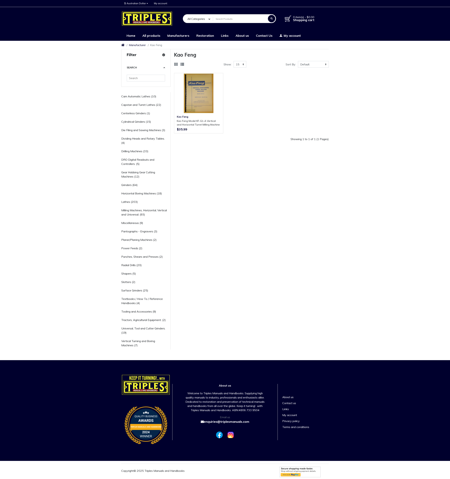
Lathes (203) (129, 202)
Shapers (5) (128, 273)
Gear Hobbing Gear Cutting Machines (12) (138, 174)
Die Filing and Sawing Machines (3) (143, 130)
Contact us (289, 403)
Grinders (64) (129, 185)
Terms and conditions (295, 427)
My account (289, 415)
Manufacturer (137, 45)
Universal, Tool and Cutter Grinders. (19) (143, 330)
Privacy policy (291, 421)
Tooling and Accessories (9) (138, 311)
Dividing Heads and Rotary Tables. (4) (143, 140)
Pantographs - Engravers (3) (139, 231)
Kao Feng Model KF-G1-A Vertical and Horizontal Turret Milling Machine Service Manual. (198, 123)
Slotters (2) (128, 282)
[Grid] (176, 64)
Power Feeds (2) (131, 248)
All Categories (196, 19)
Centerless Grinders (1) (135, 113)
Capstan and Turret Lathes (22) (141, 105)
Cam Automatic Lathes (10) (138, 96)
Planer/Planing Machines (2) (139, 240)
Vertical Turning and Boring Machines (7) (138, 343)
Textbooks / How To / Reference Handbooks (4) (142, 301)
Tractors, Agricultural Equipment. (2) (143, 320)
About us (288, 397)
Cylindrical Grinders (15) (136, 121)
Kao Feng (182, 116)
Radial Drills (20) (131, 265)
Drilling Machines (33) (134, 151)
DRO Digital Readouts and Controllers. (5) (137, 162)
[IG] (231, 435)
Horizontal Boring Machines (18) (141, 193)
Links (285, 409)
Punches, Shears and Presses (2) (142, 256)
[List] (182, 64)
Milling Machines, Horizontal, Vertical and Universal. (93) (144, 212)
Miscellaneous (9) (132, 223)
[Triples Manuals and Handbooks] (147, 18)
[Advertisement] (251, 169)
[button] (136, 3)
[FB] (218, 435)
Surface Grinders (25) (134, 290)
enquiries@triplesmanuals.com (226, 422)
